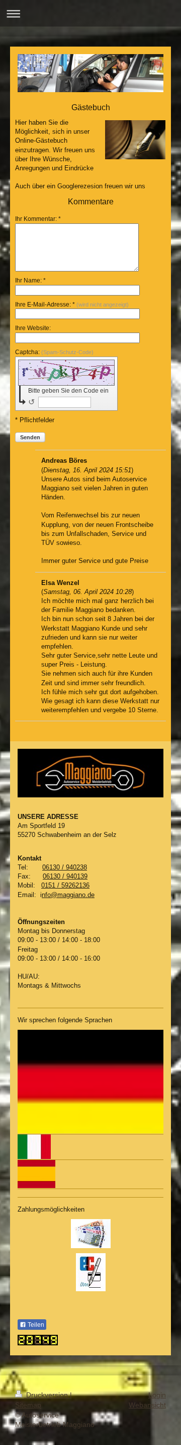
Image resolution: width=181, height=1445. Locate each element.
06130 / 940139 (65, 876)
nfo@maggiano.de (68, 895)
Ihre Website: (33, 328)
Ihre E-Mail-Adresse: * (72, 304)
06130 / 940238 (64, 867)
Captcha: (54, 352)
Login (157, 1395)
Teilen (35, 1324)
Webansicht (147, 1405)
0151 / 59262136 (65, 885)
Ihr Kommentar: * (38, 218)
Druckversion (47, 1395)
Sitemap (28, 1405)
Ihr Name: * (30, 280)
